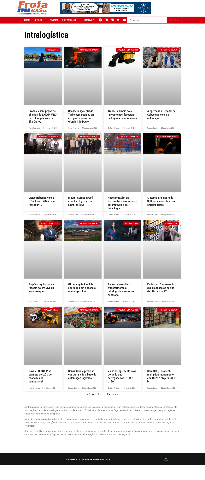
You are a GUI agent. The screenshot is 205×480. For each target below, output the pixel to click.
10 (107, 394)
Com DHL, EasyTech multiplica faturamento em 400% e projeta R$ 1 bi (161, 376)
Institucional (69, 20)
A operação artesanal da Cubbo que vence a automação (161, 114)
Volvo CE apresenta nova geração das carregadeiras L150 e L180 (122, 376)
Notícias (38, 20)
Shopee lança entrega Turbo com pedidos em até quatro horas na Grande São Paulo (81, 116)
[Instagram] (106, 20)
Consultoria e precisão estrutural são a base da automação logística (82, 374)
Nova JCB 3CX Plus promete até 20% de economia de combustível (40, 376)
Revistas (54, 20)
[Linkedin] (112, 20)
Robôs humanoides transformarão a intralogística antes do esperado (121, 290)
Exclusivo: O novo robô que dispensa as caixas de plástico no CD (160, 288)
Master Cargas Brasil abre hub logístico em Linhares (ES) (80, 201)
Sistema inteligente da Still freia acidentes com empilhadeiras (161, 201)
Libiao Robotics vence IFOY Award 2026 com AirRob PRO (42, 201)
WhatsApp (89, 20)
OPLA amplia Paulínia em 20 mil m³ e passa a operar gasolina (82, 288)
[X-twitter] (118, 20)
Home (27, 20)
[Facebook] (100, 20)
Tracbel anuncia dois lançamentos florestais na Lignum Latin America (122, 114)
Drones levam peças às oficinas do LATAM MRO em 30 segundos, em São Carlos (43, 116)
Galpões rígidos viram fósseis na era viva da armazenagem (41, 288)
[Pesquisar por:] (147, 20)
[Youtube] (124, 20)
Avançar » (113, 394)
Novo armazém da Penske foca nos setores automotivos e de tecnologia (122, 203)
